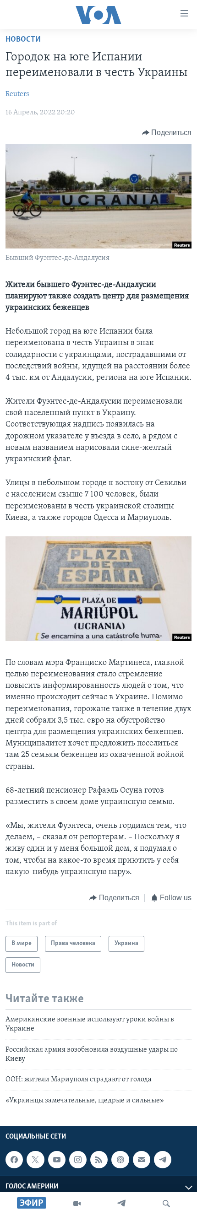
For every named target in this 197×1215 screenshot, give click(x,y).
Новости (23, 40)
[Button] (167, 133)
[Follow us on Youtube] (57, 1159)
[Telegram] (121, 1203)
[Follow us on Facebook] (14, 1159)
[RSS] (99, 1159)
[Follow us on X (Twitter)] (35, 1159)
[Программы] (77, 1203)
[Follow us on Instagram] (78, 1159)
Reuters (17, 94)
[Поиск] (166, 1203)
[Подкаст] (120, 1159)
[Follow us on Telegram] (162, 1159)
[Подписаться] (141, 1159)
